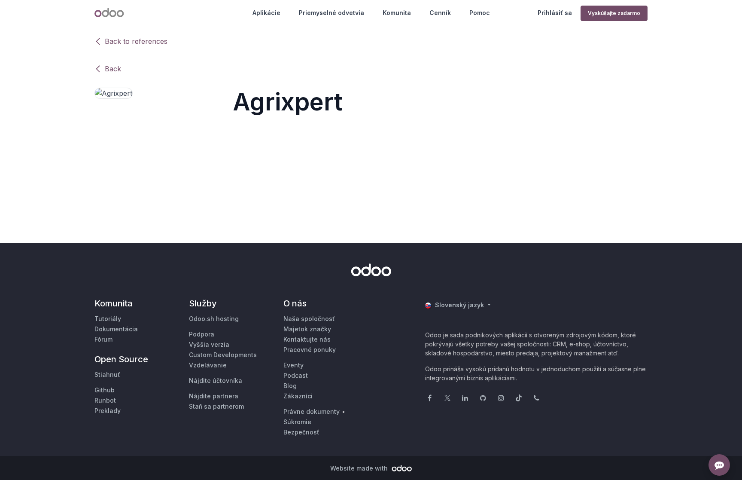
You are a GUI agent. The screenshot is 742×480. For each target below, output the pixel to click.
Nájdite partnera (213, 396)
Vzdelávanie (208, 365)
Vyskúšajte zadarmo (614, 13)
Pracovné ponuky (309, 349)
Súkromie (297, 421)
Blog (290, 385)
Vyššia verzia (209, 344)
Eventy (293, 365)
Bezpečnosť (301, 432)
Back (113, 68)
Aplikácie (266, 12)
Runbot (105, 400)
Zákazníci (298, 396)
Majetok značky (307, 329)
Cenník (440, 12)
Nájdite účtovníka (215, 380)
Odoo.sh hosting (214, 318)
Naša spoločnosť (309, 318)
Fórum (103, 339)
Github (104, 390)
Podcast (295, 375)
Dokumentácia (116, 329)
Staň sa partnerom (216, 406)
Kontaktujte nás (307, 339)
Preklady (107, 410)
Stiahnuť (107, 374)
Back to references (136, 41)
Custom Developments (223, 354)
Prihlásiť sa (555, 12)
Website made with (359, 468)
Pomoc (479, 12)
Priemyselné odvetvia (331, 12)
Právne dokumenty (311, 411)
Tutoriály (107, 318)
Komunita (397, 12)
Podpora (201, 334)
